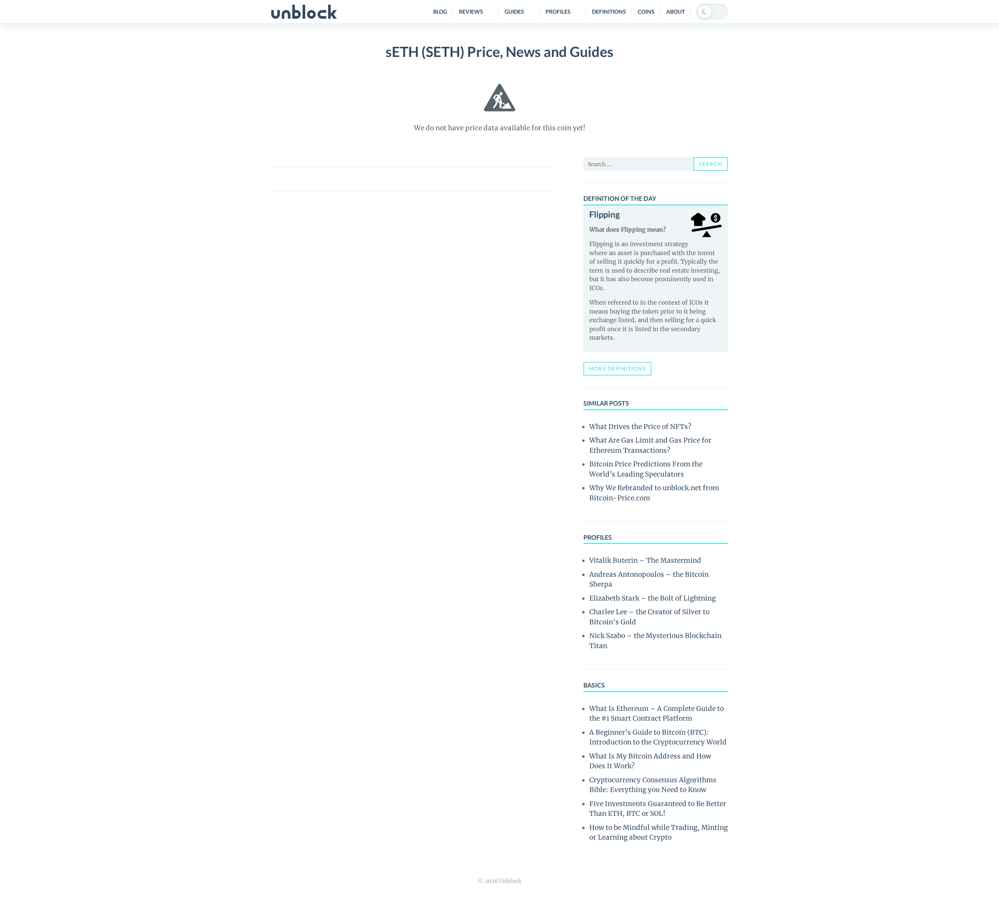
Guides (514, 11)
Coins (646, 11)
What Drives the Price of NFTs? (640, 426)
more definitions (617, 368)
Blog (440, 11)
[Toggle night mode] (712, 11)
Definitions (609, 11)
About (675, 11)
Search (710, 164)
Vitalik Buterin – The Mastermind (645, 560)
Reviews (471, 11)
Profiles (558, 11)
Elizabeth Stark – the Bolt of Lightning (652, 598)
